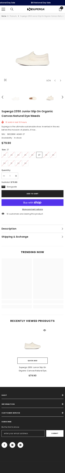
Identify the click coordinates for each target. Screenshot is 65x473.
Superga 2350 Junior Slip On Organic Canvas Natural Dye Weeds (32, 369)
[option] (32, 52)
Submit (54, 433)
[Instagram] (12, 445)
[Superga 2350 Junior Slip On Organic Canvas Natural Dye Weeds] (32, 342)
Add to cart (32, 194)
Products (13, 16)
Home (4, 16)
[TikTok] (20, 445)
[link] (17, 301)
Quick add (32, 361)
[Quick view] (44, 330)
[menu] (3, 9)
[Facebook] (4, 445)
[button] (55, 80)
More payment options (32, 209)
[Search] (12, 9)
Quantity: (6, 170)
